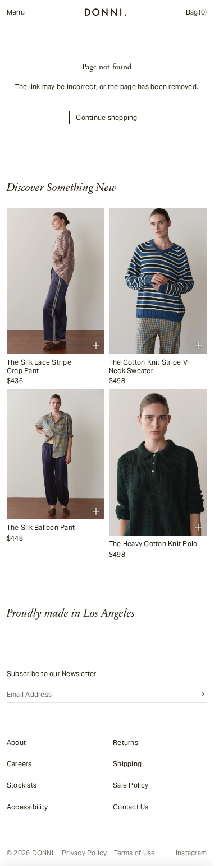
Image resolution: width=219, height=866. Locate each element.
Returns (125, 742)
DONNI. (43, 853)
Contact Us (130, 806)
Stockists (21, 785)
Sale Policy (131, 785)
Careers (19, 763)
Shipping (127, 763)
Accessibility (27, 806)
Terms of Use (135, 853)
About (16, 742)
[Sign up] (203, 694)
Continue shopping (106, 117)
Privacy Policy (84, 853)
